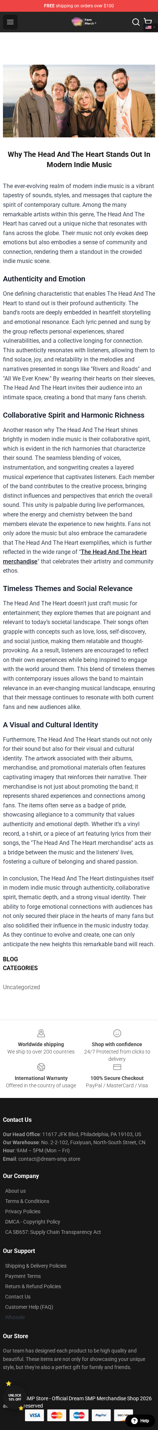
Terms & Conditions (27, 1201)
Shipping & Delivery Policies (36, 1266)
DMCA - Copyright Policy (32, 1222)
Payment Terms (23, 1276)
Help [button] (144, 1420)
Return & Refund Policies (33, 1286)
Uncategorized (21, 987)
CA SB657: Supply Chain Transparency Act (53, 1232)
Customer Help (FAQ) (29, 1307)
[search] (136, 22)
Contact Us (17, 1297)
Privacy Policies (22, 1211)
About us (15, 1191)
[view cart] (147, 22)
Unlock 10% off (14, 1397)
